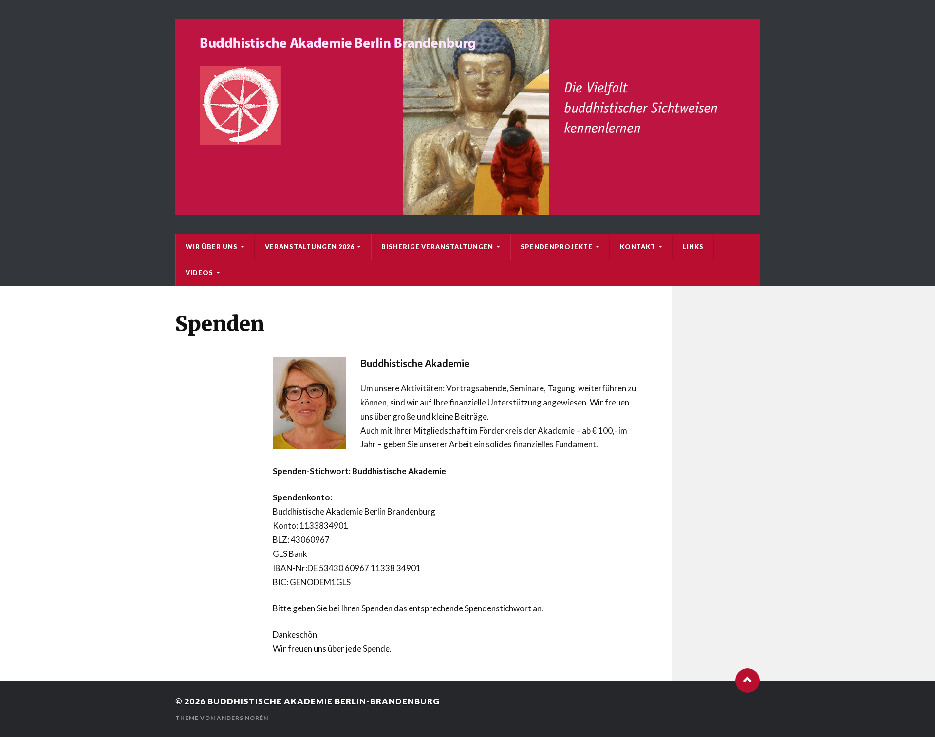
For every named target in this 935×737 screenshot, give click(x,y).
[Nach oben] (747, 680)
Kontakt (637, 247)
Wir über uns (212, 247)
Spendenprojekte (557, 247)
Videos (199, 272)
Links (693, 247)
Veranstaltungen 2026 (309, 247)
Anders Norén (242, 717)
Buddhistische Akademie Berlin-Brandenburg (323, 701)
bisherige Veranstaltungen (437, 247)
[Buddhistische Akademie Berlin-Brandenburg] (467, 117)
